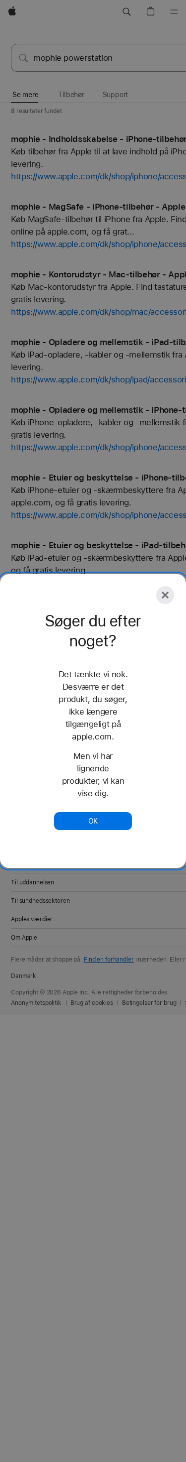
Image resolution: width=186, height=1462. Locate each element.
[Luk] (165, 595)
